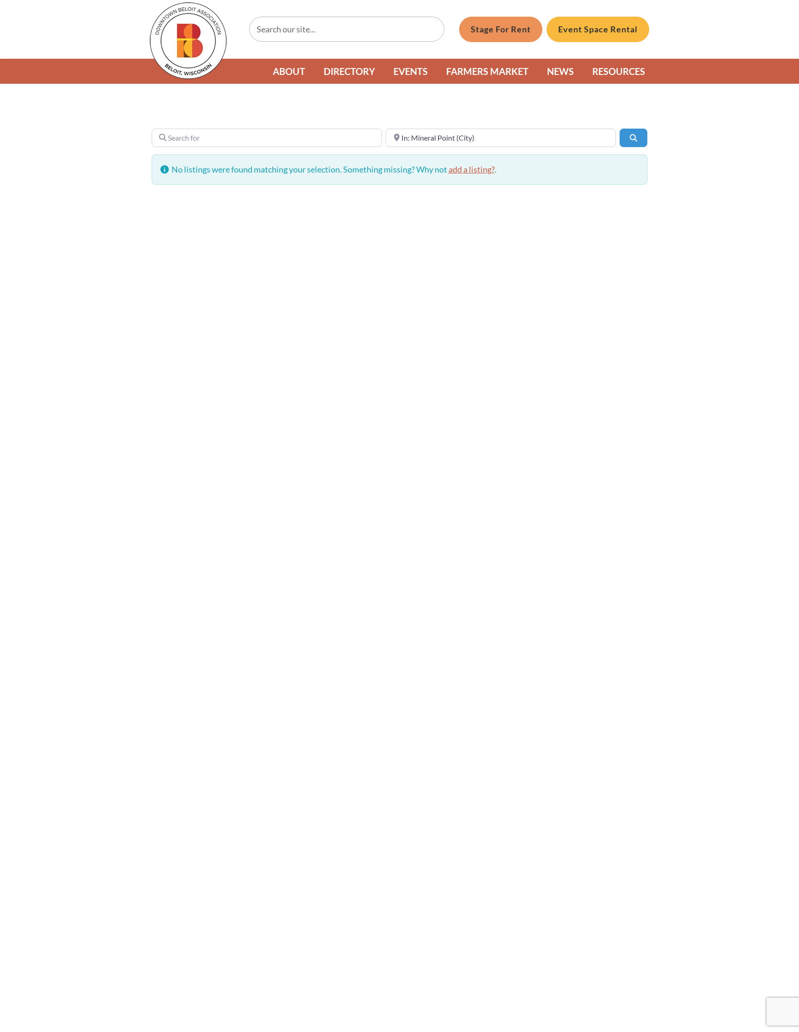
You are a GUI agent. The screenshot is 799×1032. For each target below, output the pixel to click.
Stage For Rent (501, 29)
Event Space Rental (598, 29)
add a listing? (472, 169)
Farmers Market (487, 71)
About (289, 71)
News (560, 71)
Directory (349, 71)
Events (410, 71)
